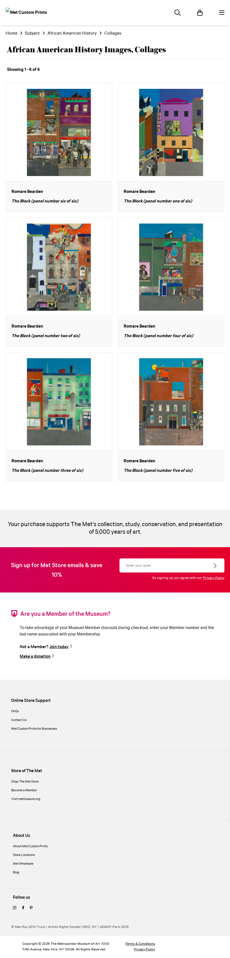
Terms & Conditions (140, 943)
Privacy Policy (213, 578)
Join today (59, 647)
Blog (16, 872)
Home (11, 33)
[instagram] (14, 908)
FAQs (15, 711)
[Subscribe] (215, 566)
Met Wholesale (23, 864)
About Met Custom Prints (30, 846)
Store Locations (24, 855)
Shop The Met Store (25, 781)
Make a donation (35, 656)
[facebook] (23, 908)
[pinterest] (31, 908)
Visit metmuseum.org (25, 799)
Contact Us (19, 720)
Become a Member (24, 790)
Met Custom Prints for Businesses (34, 729)
